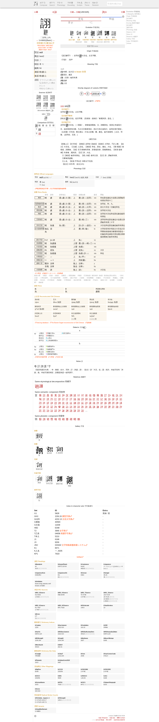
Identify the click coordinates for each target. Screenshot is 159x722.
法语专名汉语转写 (119, 720)
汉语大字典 (41, 47)
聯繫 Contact (121, 718)
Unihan (79, 557)
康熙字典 (49, 45)
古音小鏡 (60, 357)
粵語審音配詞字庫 (42, 188)
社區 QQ (112, 718)
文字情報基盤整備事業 (58, 188)
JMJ (49, 50)
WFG (98, 101)
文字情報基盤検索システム (74, 545)
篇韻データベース (50, 273)
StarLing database (42, 323)
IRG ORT (109, 720)
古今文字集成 (100, 720)
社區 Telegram (103, 718)
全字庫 (49, 47)
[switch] (52, 110)
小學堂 (38, 273)
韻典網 (60, 273)
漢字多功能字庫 (41, 357)
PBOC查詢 (40, 45)
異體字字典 (42, 50)
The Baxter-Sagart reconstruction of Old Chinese (67, 323)
